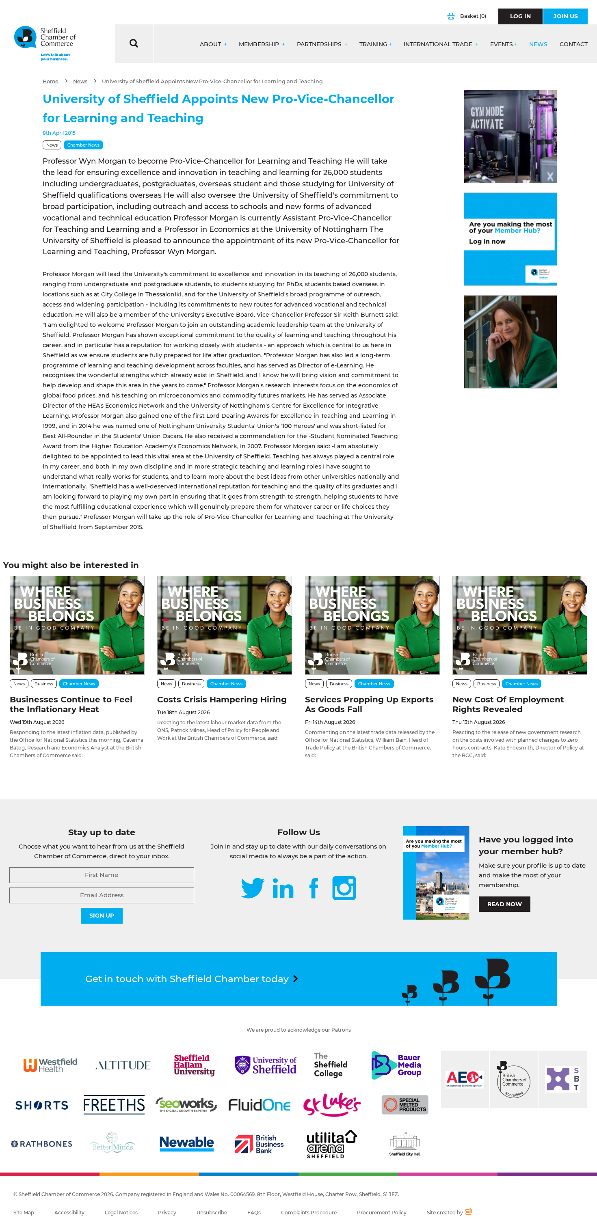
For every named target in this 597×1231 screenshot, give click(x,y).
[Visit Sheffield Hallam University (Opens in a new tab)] (194, 1065)
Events (501, 44)
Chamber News (83, 145)
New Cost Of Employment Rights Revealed (508, 704)
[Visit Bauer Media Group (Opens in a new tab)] (396, 1065)
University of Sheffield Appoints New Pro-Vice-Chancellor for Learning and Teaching (212, 81)
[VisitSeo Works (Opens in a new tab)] (186, 1105)
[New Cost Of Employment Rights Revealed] (520, 625)
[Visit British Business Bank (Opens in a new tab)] (259, 1144)
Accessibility (69, 1212)
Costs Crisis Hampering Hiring (222, 699)
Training (373, 44)
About (211, 44)
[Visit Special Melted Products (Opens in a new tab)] (405, 1105)
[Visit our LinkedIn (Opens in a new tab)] (283, 889)
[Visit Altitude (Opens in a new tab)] (123, 1065)
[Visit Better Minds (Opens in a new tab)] (114, 1144)
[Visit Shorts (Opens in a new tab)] (42, 1105)
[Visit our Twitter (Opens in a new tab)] (253, 889)
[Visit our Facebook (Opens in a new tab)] (313, 889)
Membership (260, 44)
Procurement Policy (382, 1212)
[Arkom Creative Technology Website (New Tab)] (468, 1212)
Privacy (167, 1212)
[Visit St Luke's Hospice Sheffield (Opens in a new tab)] (332, 1105)
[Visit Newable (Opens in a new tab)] (186, 1144)
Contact (574, 44)
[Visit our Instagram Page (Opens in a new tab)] (344, 889)
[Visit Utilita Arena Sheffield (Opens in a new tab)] (332, 1144)
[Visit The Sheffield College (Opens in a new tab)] (331, 1065)
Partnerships (320, 44)
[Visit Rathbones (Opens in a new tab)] (41, 1144)
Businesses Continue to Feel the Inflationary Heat (71, 704)
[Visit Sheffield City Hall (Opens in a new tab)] (405, 1144)
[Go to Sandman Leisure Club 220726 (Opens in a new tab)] (510, 136)
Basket (473, 16)
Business (44, 684)
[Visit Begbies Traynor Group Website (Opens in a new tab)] (514, 1079)
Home (50, 81)
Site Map (23, 1212)
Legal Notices (121, 1212)
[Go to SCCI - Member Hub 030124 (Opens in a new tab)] (510, 239)
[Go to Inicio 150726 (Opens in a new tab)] (510, 342)
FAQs (254, 1212)
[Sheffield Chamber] (44, 43)
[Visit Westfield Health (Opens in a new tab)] (50, 1065)
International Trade (439, 44)
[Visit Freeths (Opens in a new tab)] (114, 1105)
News (538, 44)
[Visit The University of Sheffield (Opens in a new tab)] (265, 1065)
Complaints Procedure (309, 1212)
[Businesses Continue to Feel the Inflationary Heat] (77, 625)
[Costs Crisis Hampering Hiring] (225, 625)
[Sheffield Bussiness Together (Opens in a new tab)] (563, 1079)
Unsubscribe (212, 1212)
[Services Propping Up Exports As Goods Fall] (372, 625)
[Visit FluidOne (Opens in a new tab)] (259, 1105)
